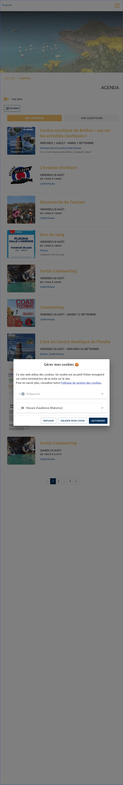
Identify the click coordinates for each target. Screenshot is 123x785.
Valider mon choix (73, 420)
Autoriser (98, 420)
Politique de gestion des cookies (81, 382)
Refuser (48, 420)
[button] (61, 394)
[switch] (20, 408)
